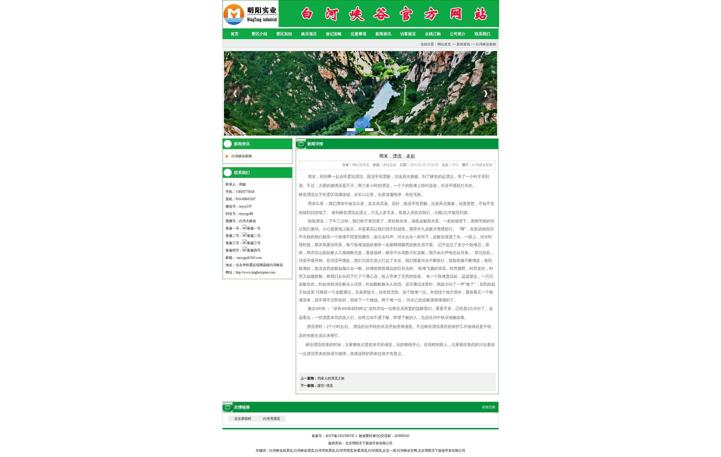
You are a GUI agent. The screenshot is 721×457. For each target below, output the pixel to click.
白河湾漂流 (271, 419)
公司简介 (458, 34)
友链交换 (488, 407)
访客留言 (408, 34)
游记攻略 (334, 34)
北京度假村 (242, 419)
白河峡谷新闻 (486, 44)
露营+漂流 (325, 386)
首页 (235, 34)
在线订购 (433, 34)
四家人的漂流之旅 (330, 378)
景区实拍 (284, 34)
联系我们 (482, 34)
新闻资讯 (383, 34)
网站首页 (444, 44)
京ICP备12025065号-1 (341, 436)
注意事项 (358, 34)
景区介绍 (259, 34)
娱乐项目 (309, 34)
